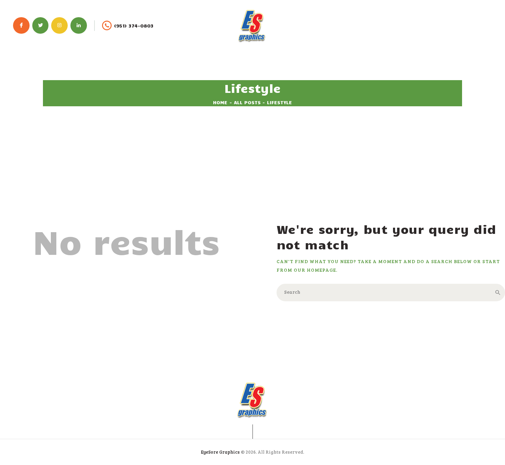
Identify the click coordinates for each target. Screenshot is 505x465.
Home (220, 102)
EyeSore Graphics (220, 452)
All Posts (247, 102)
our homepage (315, 270)
